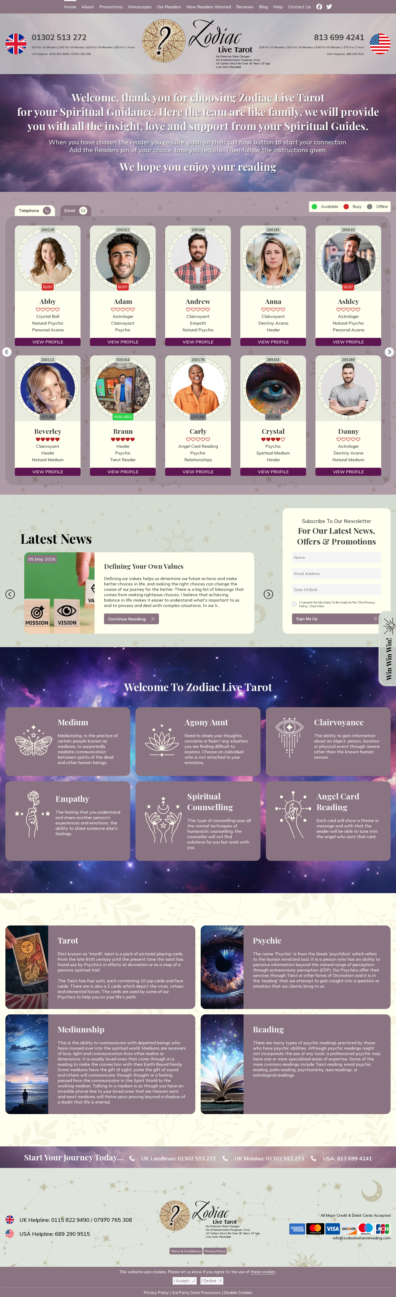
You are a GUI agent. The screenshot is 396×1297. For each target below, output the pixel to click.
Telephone (29, 210)
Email (69, 210)
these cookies (263, 1272)
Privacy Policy (215, 1251)
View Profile (47, 342)
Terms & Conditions (186, 1251)
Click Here (316, 606)
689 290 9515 (355, 54)
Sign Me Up (307, 618)
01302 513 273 (285, 1158)
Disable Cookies (238, 1292)
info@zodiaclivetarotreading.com (362, 1238)
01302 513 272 (59, 37)
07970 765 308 (81, 54)
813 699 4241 (339, 37)
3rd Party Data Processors (196, 1292)
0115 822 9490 (59, 54)
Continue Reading (127, 619)
